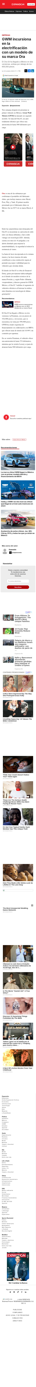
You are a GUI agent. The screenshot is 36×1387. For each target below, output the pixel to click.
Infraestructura (7, 1181)
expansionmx (15, 1292)
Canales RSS (17, 1318)
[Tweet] (25, 70)
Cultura (4, 1146)
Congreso (5, 1122)
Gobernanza (6, 1194)
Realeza (4, 1137)
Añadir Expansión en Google (11, 75)
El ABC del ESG (7, 1201)
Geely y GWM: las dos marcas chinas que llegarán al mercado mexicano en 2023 (17, 504)
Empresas (19, 11)
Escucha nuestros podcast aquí (20, 418)
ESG (3, 1109)
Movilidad (5, 1196)
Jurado (4, 1247)
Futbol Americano (8, 1223)
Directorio (17, 1321)
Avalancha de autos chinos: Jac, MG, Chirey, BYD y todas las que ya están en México (18, 533)
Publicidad (17, 1309)
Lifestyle (5, 1229)
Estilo (4, 1162)
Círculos (5, 1139)
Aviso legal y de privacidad (17, 1315)
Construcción (6, 1177)
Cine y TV (5, 1168)
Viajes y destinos (8, 1240)
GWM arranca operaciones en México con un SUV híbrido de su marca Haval (23, 306)
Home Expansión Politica (10, 1100)
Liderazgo (5, 1210)
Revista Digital (31, 4)
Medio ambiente (7, 1190)
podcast (12, 416)
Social (4, 1192)
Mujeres (4, 1111)
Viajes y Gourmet (8, 1144)
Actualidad (5, 1209)
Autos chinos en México (19, 439)
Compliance (17, 1312)
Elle (3, 1150)
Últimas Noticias (9, 11)
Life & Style (5, 1161)
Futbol (4, 1220)
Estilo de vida (6, 1157)
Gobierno (5, 1118)
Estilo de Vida (7, 1245)
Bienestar (5, 1244)
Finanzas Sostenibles (9, 1198)
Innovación (5, 1199)
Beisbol (4, 1222)
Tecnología (6, 1105)
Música (4, 1170)
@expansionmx (15, 106)
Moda (4, 1140)
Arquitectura (6, 1183)
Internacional (6, 1103)
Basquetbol (6, 1225)
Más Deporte (6, 1227)
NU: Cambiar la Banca (18, 1283)
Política (25, 11)
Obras (4, 1107)
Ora (3, 193)
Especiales (6, 1214)
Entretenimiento (7, 1164)
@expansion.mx (18, 1291)
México (4, 1120)
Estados (4, 1126)
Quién (4, 1133)
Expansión (12, 550)
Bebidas (5, 1238)
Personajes (6, 1242)
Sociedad (5, 1129)
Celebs (4, 1155)
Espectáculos (6, 1135)
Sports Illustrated (7, 1218)
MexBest (5, 1235)
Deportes (5, 1166)
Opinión (4, 1127)
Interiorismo (6, 1185)
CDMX (4, 1124)
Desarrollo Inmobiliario (10, 1179)
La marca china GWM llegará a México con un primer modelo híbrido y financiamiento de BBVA (17, 474)
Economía (5, 1102)
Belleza (4, 1142)
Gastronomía (6, 1236)
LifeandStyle (6, 1113)
